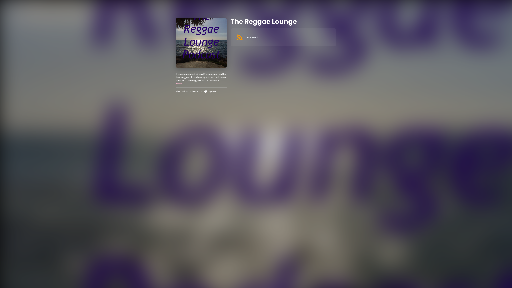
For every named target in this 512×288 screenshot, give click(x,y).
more (179, 83)
